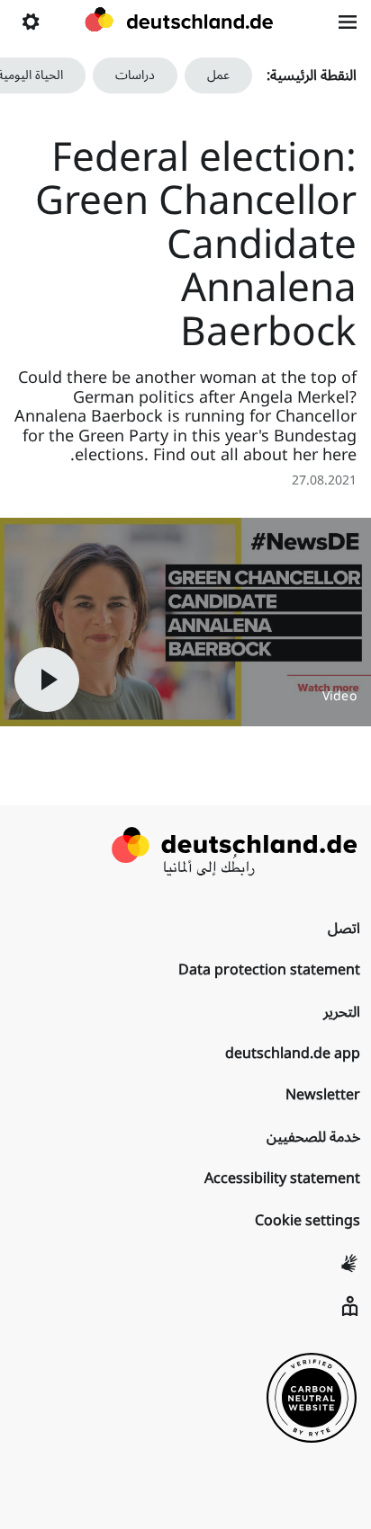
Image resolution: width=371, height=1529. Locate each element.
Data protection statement (269, 970)
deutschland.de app (292, 1053)
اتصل (344, 928)
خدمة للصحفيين (313, 1137)
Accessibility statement (282, 1178)
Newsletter (322, 1095)
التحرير (341, 1012)
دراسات (135, 75)
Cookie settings (307, 1220)
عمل (218, 75)
